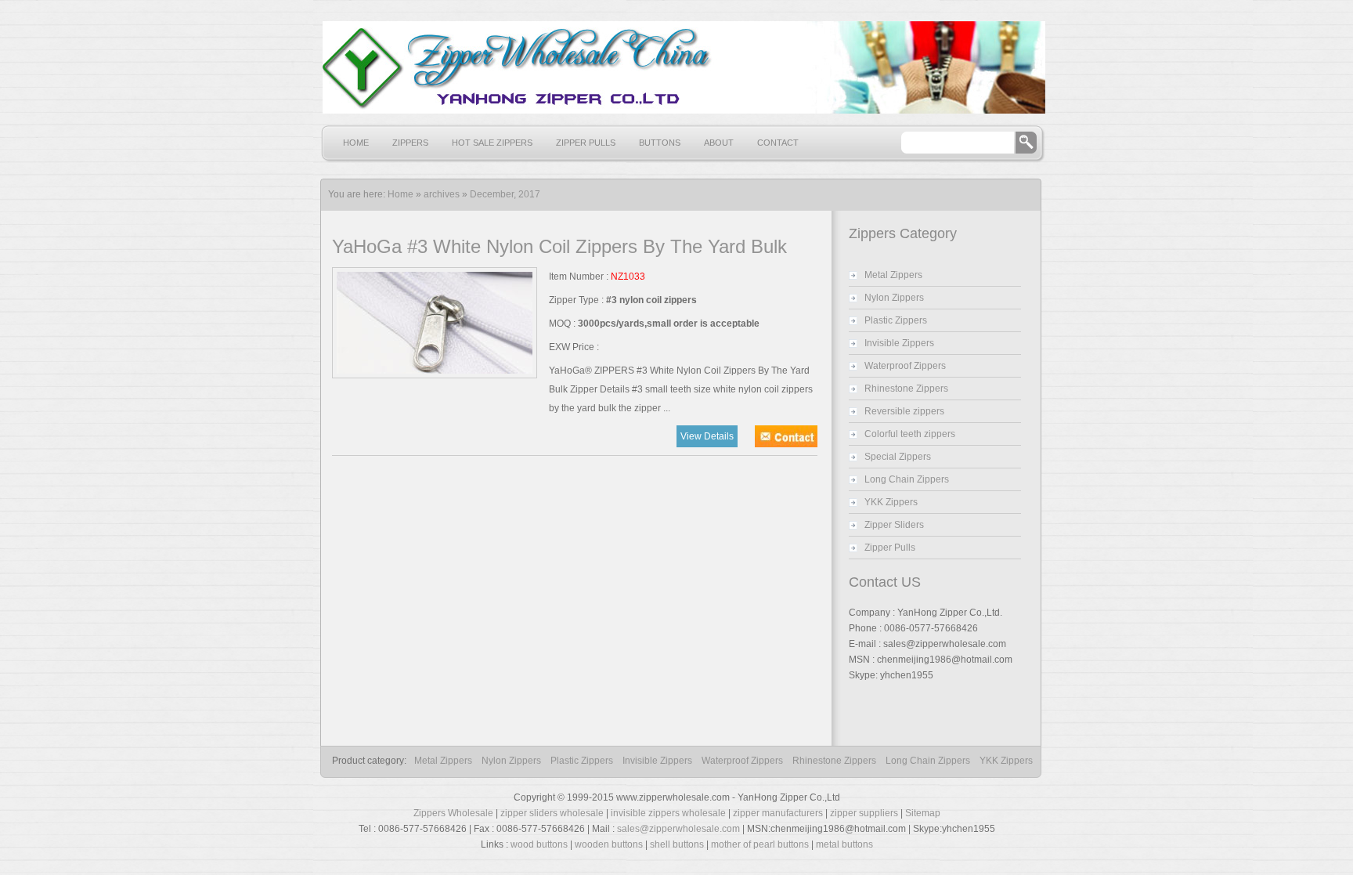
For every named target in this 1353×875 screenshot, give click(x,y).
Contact (778, 142)
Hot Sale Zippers (492, 142)
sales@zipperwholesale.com (678, 828)
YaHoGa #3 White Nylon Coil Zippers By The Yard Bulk (559, 246)
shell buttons (677, 844)
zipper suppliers (864, 813)
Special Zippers (897, 456)
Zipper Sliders (894, 524)
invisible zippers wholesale (668, 813)
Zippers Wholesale (453, 813)
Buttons (659, 142)
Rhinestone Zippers (906, 388)
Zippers (410, 142)
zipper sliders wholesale (552, 813)
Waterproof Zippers (905, 365)
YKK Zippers (891, 502)
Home (356, 142)
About (719, 142)
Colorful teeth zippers (909, 433)
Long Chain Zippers (906, 479)
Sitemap (922, 813)
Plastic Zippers (895, 320)
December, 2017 (505, 194)
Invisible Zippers (899, 343)
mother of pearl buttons (760, 844)
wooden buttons (609, 844)
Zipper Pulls (585, 142)
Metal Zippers (893, 274)
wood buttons (539, 844)
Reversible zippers (904, 411)
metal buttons (844, 844)
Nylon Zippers (894, 297)
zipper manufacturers (778, 813)
